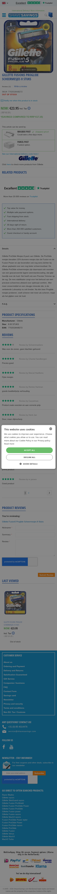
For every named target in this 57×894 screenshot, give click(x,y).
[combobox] (50, 428)
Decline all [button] (29, 457)
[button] (28, 463)
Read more (9, 443)
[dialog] (28, 447)
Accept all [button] (29, 450)
